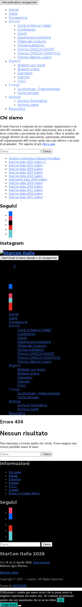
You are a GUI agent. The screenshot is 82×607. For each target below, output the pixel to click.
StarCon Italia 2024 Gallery (26, 169)
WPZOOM (19, 585)
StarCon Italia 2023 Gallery (26, 172)
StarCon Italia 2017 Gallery (26, 190)
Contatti (14, 489)
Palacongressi (41, 562)
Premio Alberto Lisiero (34, 57)
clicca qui (48, 144)
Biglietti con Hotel (31, 65)
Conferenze (26, 29)
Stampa (23, 77)
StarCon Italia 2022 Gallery (26, 176)
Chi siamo (15, 472)
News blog (17, 109)
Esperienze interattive (34, 37)
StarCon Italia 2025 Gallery (26, 165)
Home (14, 10)
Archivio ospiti (27, 105)
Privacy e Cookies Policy (24, 493)
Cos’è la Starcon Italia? (34, 26)
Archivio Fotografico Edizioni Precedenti (34, 158)
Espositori (24, 73)
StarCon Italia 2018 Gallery (26, 186)
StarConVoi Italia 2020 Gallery (28, 179)
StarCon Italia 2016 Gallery (26, 193)
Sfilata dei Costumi (31, 41)
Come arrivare (28, 93)
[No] (19, 605)
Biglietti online (28, 69)
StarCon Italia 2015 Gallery (26, 197)
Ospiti (13, 14)
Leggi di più (9, 604)
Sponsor (14, 482)
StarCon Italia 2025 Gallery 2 (27, 162)
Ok (61, 600)
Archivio (15, 97)
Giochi (22, 33)
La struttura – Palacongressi (38, 89)
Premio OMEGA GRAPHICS (38, 53)
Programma (18, 18)
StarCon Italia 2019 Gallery (26, 183)
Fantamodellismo (30, 45)
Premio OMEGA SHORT (35, 49)
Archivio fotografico (32, 101)
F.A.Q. (21, 81)
